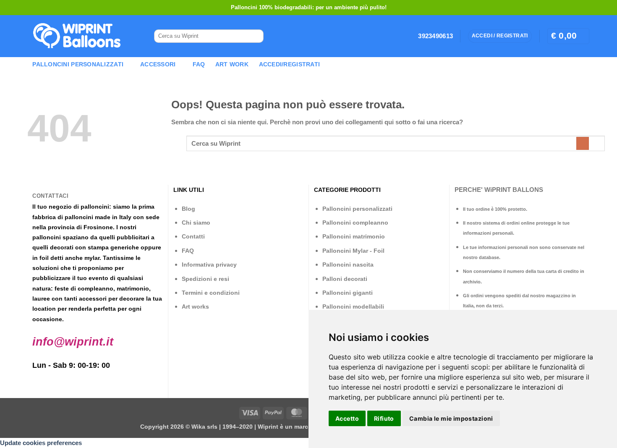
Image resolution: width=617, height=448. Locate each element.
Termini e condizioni (211, 292)
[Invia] (253, 36)
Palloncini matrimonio (353, 236)
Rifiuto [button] (384, 418)
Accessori (157, 64)
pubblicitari (133, 237)
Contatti (193, 236)
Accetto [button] (347, 418)
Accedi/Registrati (289, 64)
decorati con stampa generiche (94, 247)
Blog (188, 208)
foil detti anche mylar (69, 257)
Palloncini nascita (348, 264)
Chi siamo (196, 222)
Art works (195, 306)
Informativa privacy (209, 264)
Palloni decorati (344, 278)
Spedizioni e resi (205, 278)
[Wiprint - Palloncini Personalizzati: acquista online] (76, 36)
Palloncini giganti (347, 292)
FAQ (199, 64)
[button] (568, 36)
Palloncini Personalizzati (77, 64)
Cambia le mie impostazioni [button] (451, 418)
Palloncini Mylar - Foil (353, 250)
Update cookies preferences (41, 442)
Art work (231, 64)
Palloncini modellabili (353, 306)
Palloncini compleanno (355, 222)
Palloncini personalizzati (357, 208)
